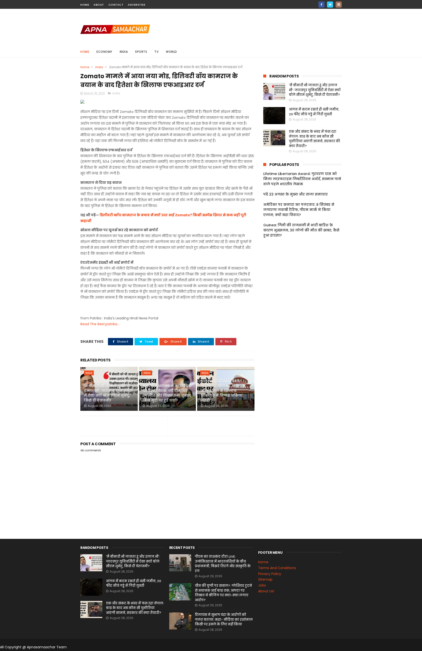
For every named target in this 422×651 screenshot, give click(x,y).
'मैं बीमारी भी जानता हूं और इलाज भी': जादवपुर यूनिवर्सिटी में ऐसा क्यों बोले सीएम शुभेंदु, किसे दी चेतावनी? (108, 393)
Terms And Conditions (277, 567)
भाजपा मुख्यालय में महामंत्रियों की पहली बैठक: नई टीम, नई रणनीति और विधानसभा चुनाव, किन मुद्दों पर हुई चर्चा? (167, 393)
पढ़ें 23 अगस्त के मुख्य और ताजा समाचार (295, 194)
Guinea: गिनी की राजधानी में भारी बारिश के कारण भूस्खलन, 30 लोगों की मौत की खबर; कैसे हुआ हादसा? (301, 230)
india (124, 52)
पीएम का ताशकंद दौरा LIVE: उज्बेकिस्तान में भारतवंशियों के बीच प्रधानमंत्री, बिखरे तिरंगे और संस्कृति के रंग (223, 563)
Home (84, 52)
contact (116, 5)
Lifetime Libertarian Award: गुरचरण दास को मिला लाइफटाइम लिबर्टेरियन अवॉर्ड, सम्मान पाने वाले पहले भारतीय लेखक (302, 178)
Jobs (262, 585)
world (171, 52)
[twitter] (330, 4)
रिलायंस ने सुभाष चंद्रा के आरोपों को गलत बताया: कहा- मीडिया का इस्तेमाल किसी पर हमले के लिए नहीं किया (224, 619)
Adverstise (136, 5)
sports (141, 52)
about (99, 5)
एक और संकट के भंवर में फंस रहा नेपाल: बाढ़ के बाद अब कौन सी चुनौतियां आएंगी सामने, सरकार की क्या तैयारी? (314, 138)
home (84, 5)
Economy (104, 52)
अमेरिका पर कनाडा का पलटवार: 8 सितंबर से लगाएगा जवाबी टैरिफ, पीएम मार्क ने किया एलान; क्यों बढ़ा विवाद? (298, 209)
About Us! (266, 591)
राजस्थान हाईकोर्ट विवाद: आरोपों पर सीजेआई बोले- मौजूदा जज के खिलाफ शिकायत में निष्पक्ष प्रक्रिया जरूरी (221, 390)
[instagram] (339, 4)
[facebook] (321, 4)
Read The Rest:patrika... (99, 324)
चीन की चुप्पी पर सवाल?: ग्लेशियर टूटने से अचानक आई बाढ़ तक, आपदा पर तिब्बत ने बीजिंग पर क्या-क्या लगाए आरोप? (223, 592)
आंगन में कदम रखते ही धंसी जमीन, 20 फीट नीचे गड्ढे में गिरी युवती (314, 112)
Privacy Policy (269, 573)
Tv (156, 52)
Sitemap (265, 579)
